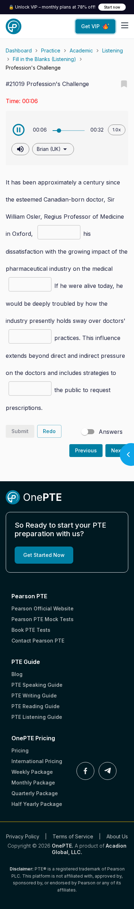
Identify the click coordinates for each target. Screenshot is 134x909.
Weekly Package (32, 772)
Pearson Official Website (42, 608)
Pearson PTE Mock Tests (42, 619)
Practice (50, 50)
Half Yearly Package (36, 804)
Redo (49, 431)
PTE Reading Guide (35, 706)
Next (117, 450)
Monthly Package (33, 782)
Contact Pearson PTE (37, 641)
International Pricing (36, 761)
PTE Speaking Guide (37, 685)
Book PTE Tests (30, 630)
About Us (117, 836)
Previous (86, 450)
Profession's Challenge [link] (33, 68)
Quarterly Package (34, 793)
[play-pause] (19, 130)
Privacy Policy (22, 836)
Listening (112, 50)
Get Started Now (44, 555)
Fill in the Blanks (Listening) (44, 59)
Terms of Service (73, 836)
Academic (81, 50)
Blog (17, 674)
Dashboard (19, 50)
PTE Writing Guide (34, 695)
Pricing (20, 750)
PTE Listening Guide (36, 717)
